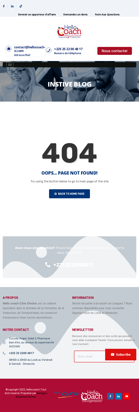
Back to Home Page (71, 193)
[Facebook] (4, 6)
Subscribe (123, 354)
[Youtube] (126, 396)
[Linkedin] (12, 6)
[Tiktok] (21, 6)
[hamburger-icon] (10, 64)
